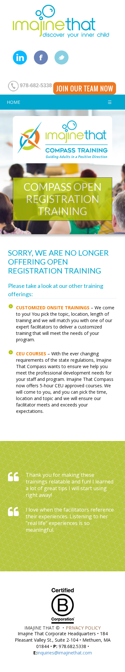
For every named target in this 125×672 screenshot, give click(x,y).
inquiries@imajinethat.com (64, 653)
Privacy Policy (83, 627)
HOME (13, 102)
